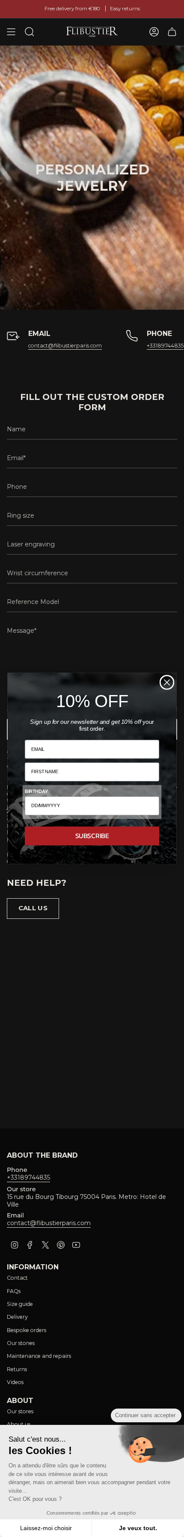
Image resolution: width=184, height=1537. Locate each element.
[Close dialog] (167, 682)
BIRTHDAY (36, 791)
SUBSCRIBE (92, 836)
